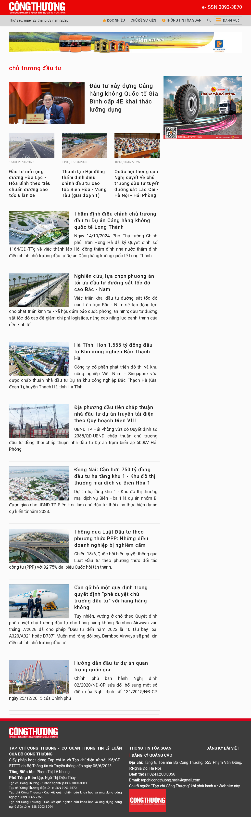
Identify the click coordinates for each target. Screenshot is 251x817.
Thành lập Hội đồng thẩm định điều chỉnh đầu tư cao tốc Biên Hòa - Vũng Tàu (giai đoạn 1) (84, 183)
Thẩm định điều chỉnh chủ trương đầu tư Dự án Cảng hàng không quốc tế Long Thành (115, 220)
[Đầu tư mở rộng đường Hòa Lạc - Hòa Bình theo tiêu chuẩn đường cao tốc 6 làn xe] (31, 147)
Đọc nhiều (115, 20)
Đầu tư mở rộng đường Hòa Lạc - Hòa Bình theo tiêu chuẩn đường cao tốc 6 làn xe (30, 183)
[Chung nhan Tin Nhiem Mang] (147, 800)
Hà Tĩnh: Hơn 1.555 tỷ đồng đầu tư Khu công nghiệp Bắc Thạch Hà (113, 351)
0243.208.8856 (162, 774)
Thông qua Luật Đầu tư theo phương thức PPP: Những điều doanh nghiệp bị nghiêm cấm (111, 538)
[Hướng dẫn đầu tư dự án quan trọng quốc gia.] (39, 677)
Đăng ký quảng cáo (152, 755)
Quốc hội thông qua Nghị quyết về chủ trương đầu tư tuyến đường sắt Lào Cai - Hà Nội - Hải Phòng (137, 183)
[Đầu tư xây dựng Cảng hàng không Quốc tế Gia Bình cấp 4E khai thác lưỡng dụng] (47, 104)
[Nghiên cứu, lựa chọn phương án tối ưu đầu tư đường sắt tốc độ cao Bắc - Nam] (39, 290)
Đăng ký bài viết (222, 748)
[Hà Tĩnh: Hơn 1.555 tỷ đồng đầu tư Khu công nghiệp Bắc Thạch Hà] (39, 359)
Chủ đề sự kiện (143, 20)
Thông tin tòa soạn (183, 20)
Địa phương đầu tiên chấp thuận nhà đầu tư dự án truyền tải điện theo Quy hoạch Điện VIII (114, 413)
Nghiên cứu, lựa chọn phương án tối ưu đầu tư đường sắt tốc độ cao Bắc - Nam (114, 282)
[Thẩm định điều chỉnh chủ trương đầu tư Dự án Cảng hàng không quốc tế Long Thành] (39, 227)
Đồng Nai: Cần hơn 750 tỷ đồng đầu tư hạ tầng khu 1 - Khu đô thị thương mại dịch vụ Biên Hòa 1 (115, 476)
